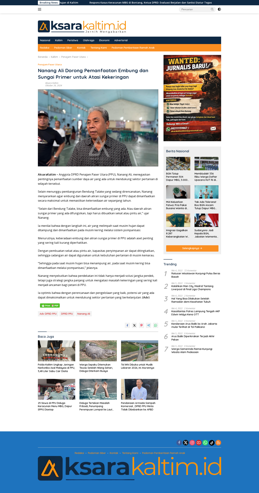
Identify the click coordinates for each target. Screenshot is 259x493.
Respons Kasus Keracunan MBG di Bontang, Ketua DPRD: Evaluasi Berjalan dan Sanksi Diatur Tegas (124, 2)
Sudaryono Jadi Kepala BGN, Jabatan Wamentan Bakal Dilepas (206, 233)
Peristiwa (72, 40)
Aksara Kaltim (51, 83)
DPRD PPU (67, 313)
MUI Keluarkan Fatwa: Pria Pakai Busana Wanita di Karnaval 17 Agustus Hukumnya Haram (178, 205)
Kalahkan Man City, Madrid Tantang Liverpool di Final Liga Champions (192, 288)
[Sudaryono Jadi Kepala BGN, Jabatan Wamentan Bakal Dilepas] (206, 220)
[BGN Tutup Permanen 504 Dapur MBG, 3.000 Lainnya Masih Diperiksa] (178, 163)
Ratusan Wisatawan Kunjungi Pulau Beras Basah (195, 275)
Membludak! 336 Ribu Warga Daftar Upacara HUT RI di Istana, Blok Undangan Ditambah (206, 177)
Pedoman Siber (63, 47)
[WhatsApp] (205, 443)
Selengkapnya (191, 248)
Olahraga (88, 40)
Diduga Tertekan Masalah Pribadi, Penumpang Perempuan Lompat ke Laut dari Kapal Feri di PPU (95, 406)
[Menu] (40, 9)
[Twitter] (186, 443)
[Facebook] (179, 443)
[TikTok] (212, 443)
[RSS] (218, 443)
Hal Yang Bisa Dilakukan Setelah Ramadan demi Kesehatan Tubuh (191, 300)
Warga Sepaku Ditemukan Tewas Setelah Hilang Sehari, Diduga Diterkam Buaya (96, 368)
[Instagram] (192, 443)
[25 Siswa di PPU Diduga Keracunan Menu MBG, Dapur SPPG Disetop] (56, 389)
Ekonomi (104, 40)
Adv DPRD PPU (48, 313)
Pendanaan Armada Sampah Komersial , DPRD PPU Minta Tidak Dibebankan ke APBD (138, 406)
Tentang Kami (99, 47)
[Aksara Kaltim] (82, 26)
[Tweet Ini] (134, 325)
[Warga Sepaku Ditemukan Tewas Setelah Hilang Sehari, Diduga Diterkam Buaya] (98, 350)
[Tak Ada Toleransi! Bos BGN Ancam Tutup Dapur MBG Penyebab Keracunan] (206, 192)
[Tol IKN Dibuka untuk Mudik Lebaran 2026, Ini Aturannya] (139, 350)
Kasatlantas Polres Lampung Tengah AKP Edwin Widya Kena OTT (195, 313)
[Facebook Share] (127, 325)
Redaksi (44, 47)
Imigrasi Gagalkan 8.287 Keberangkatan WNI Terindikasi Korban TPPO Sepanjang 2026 (178, 233)
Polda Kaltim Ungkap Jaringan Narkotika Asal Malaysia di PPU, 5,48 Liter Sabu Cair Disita (56, 368)
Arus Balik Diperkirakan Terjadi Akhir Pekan (193, 338)
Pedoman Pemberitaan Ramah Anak (133, 47)
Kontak (81, 47)
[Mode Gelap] (219, 9)
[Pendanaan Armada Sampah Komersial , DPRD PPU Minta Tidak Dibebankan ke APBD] (139, 389)
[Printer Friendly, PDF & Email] (50, 305)
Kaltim (59, 40)
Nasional (45, 40)
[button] (212, 9)
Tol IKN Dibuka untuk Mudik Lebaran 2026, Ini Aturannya (137, 366)
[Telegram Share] (148, 325)
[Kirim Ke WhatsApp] (155, 325)
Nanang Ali (83, 313)
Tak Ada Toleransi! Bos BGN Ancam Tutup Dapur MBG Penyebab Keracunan (205, 205)
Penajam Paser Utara (50, 64)
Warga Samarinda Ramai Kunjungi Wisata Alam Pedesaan (191, 350)
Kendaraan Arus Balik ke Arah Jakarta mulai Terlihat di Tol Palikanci (194, 325)
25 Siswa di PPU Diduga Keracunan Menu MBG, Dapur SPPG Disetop (55, 406)
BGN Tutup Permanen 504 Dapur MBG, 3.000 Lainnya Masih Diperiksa (176, 177)
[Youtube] (199, 443)
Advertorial (121, 40)
